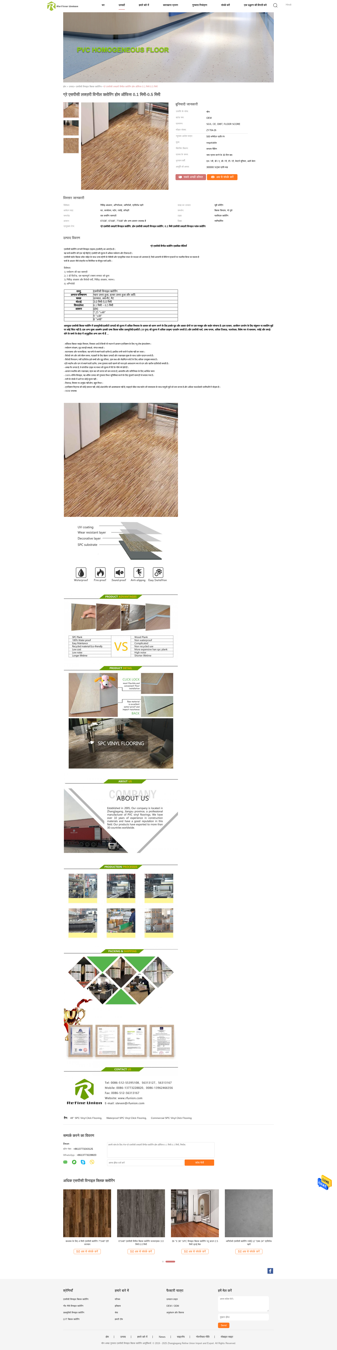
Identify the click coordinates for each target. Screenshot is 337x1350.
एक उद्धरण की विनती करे (255, 5)
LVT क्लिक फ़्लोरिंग (71, 1319)
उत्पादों (122, 5)
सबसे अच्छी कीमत (193, 177)
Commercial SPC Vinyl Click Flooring (171, 1118)
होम (107, 1337)
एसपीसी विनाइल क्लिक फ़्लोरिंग (75, 1299)
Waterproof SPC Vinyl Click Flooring (126, 1118)
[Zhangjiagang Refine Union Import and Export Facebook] (270, 1271)
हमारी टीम (119, 1319)
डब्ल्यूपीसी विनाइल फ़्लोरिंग (73, 1312)
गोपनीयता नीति (202, 1337)
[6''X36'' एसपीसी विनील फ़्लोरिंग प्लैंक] (141, 1213)
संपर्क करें (225, 5)
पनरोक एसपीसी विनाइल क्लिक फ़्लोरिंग (195, 1241)
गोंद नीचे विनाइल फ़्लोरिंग (73, 1306)
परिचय (117, 1299)
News (162, 1337)
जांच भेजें (199, 1162)
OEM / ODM (172, 1306)
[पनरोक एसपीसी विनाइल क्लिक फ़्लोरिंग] (195, 1213)
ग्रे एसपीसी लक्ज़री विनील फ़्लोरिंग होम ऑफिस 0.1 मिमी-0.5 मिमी (130, 86)
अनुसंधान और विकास (175, 1312)
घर (103, 5)
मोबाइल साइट (227, 1337)
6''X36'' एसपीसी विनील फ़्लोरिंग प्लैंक (141, 1241)
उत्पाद (123, 1337)
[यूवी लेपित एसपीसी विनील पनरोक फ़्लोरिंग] (87, 1213)
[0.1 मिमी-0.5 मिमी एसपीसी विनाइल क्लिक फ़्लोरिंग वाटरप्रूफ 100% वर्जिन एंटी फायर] (249, 1213)
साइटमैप (181, 1337)
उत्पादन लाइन (172, 1299)
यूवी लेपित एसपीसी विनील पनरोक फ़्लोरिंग (87, 1241)
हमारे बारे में (144, 5)
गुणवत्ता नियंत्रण (199, 5)
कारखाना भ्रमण (170, 5)
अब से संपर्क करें (224, 177)
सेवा (116, 1312)
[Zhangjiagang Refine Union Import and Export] (63, 6)
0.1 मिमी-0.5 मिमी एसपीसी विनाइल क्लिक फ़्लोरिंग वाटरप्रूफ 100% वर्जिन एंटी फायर (249, 1243)
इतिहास (118, 1306)
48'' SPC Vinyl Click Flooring (85, 1118)
